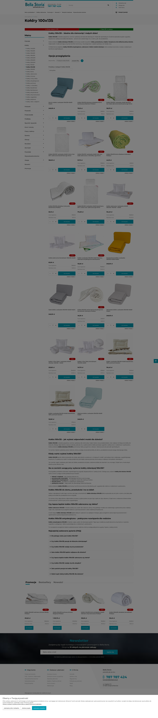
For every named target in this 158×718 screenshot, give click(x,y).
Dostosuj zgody (26, 708)
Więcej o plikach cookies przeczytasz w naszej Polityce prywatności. (22, 704)
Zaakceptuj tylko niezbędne (11, 708)
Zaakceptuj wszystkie (39, 708)
